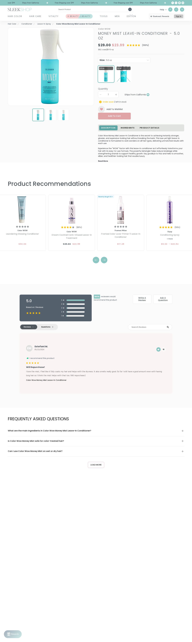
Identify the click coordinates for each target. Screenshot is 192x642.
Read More (103, 161)
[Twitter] (176, 3)
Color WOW (104, 28)
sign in (178, 16)
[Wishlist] (176, 9)
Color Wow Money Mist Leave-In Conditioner (46, 380)
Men (117, 16)
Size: (106, 60)
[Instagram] (179, 3)
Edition (131, 16)
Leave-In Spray (44, 24)
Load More (96, 464)
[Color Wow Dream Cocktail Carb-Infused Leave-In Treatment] (71, 210)
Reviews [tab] (27, 327)
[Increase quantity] (116, 95)
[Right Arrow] (104, 260)
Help (162, 9)
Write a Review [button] (142, 299)
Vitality (54, 16)
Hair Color (15, 16)
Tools (104, 16)
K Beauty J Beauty (79, 16)
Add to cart (114, 115)
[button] (158, 349)
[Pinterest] (183, 3)
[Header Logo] (20, 9)
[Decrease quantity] (101, 95)
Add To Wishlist (114, 109)
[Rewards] (13, 634)
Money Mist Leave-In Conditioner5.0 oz (139, 36)
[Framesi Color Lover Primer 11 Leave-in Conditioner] (120, 210)
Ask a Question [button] (163, 299)
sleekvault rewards (161, 16)
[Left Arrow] (96, 260)
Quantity (103, 89)
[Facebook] (172, 3)
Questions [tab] (45, 327)
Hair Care (35, 16)
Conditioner (26, 24)
